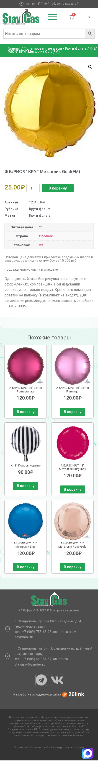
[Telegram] (41, 680)
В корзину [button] (25, 412)
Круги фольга (76, 49)
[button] (90, 67)
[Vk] (57, 680)
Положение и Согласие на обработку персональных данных (49, 747)
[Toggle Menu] (52, 17)
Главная (14, 49)
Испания (46, 236)
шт (41, 245)
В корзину (58, 188)
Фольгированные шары (43, 49)
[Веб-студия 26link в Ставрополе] (73, 694)
